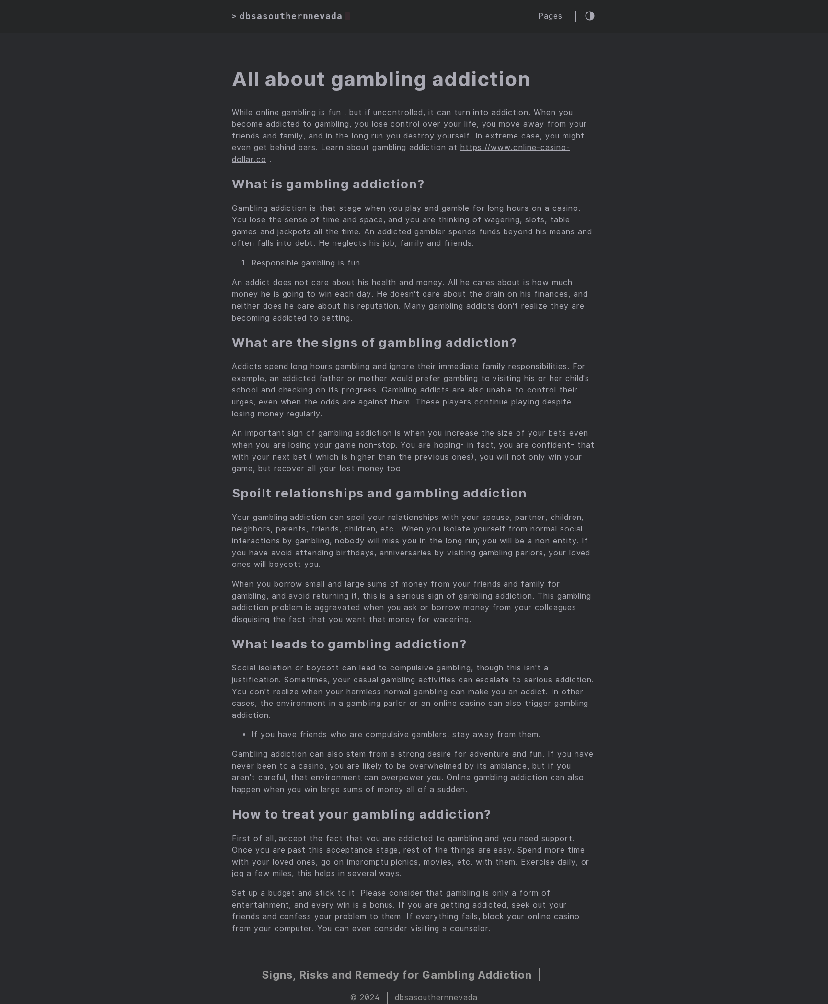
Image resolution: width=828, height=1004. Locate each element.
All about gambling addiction (381, 79)
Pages (550, 16)
